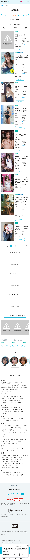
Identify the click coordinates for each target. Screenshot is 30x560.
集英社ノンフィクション (7, 402)
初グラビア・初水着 (17, 472)
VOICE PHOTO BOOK (16, 409)
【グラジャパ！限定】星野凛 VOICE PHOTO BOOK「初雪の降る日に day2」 (21, 199)
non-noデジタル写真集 (7, 400)
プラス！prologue (16, 407)
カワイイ (17, 441)
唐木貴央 (23, 73)
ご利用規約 (4, 540)
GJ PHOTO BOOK (6, 398)
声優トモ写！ (17, 411)
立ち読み (20, 49)
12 (19, 246)
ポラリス (23, 411)
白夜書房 (12, 389)
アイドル (16, 455)
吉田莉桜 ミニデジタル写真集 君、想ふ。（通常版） (21, 157)
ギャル (5, 434)
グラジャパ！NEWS (24, 16)
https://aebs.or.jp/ (4, 535)
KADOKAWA (18, 383)
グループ (20, 448)
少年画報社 (15, 387)
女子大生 (21, 457)
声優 (13, 457)
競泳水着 (23, 418)
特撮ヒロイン (21, 463)
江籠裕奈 (17, 89)
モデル (5, 457)
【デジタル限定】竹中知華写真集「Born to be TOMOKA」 (21, 57)
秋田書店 (3, 383)
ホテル (5, 450)
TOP (2, 5)
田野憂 (16, 36)
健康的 (13, 430)
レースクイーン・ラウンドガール (12, 459)
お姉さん (14, 439)
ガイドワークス (11, 383)
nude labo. (4, 413)
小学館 (9, 387)
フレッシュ (22, 430)
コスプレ (6, 418)
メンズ (5, 475)
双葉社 (16, 389)
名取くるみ (17, 139)
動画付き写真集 (5, 409)
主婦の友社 (4, 387)
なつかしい (6, 441)
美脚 (18, 428)
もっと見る (15, 368)
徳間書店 (24, 387)
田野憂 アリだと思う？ (21, 35)
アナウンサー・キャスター (10, 461)
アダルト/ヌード (16, 467)
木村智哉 (23, 166)
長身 (4, 430)
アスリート (6, 467)
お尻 (24, 425)
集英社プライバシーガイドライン (15, 540)
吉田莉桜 (17, 160)
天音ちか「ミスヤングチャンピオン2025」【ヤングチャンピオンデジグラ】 (21, 110)
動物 (13, 475)
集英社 (24, 385)
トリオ (12, 448)
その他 (20, 475)
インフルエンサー (8, 463)
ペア (4, 448)
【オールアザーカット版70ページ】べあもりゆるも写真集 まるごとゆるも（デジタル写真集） (21, 180)
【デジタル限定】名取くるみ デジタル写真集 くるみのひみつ (22, 136)
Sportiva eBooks (19, 402)
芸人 (15, 465)
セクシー (6, 443)
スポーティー (6, 432)
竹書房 (20, 387)
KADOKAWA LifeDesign (7, 385)
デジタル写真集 (5, 16)
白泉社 (7, 389)
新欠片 (3, 389)
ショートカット (7, 428)
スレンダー (6, 425)
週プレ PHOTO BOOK (7, 396)
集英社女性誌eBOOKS (19, 400)
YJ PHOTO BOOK (18, 396)
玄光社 (16, 385)
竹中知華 (17, 61)
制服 (14, 418)
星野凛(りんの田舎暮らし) (20, 202)
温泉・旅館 (14, 450)
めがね (5, 420)
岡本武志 (23, 44)
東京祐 (23, 213)
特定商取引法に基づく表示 (7, 542)
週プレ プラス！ (15, 16)
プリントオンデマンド (7, 411)
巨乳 (16, 425)
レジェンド (6, 465)
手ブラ (5, 472)
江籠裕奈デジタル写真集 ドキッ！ (21, 87)
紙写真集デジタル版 (6, 407)
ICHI (22, 121)
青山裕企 (23, 97)
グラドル (6, 455)
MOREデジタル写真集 (17, 398)
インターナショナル (20, 432)
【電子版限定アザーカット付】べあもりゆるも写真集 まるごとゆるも (21, 228)
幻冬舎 (20, 385)
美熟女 (24, 439)
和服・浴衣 (15, 420)
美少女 (5, 439)
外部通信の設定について (20, 542)
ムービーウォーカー (6, 391)
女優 (24, 455)
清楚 (15, 443)
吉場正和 (23, 145)
